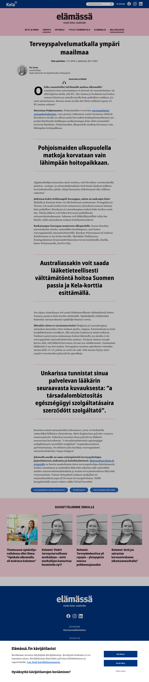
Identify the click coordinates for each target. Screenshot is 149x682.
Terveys (46, 29)
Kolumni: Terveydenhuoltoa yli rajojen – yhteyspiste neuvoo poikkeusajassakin (90, 557)
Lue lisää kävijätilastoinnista (43, 662)
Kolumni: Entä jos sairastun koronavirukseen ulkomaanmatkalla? (125, 555)
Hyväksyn (121, 654)
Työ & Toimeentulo (79, 29)
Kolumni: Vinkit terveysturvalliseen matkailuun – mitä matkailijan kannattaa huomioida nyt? (57, 557)
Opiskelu (59, 29)
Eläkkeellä (100, 29)
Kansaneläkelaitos (74, 630)
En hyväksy (120, 663)
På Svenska (120, 4)
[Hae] (111, 4)
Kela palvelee (117, 29)
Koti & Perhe (32, 29)
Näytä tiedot (120, 671)
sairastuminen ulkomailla (104, 490)
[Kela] (12, 4)
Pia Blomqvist (79, 490)
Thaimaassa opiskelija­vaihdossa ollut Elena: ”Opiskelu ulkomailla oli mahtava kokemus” (22, 555)
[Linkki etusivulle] (74, 16)
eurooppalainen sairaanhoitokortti (49, 490)
